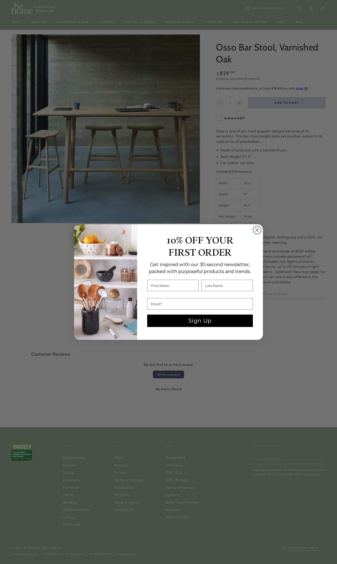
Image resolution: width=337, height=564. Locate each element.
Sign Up (200, 320)
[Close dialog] (257, 230)
